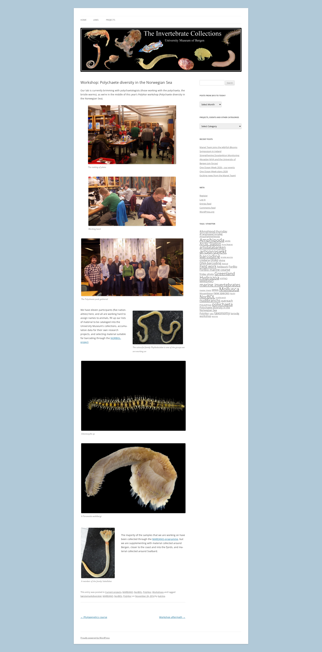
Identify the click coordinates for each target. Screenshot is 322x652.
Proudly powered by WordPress (95, 637)
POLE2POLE (205, 304)
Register (204, 195)
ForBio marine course (215, 269)
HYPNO (223, 278)
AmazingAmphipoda (210, 236)
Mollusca (229, 289)
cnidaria (205, 260)
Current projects (113, 592)
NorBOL (138, 592)
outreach (227, 301)
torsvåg (235, 313)
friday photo (207, 274)
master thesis (205, 290)
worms (215, 316)
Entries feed (205, 203)
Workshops (158, 592)
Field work (208, 266)
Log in (203, 199)
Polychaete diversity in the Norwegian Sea (215, 309)
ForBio (233, 266)
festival (225, 263)
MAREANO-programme (165, 539)
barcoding (210, 256)
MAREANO (127, 592)
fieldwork (222, 266)
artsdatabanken (213, 247)
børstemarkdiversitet (91, 596)
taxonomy (222, 313)
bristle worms (227, 257)
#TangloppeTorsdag (211, 234)
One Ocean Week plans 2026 (214, 171)
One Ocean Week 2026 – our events (217, 167)
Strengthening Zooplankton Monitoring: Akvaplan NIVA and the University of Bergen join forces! (219, 159)
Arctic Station (210, 243)
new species (221, 293)
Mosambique (206, 293)
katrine (161, 596)
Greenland (224, 273)
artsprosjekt (213, 251)
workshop (205, 316)
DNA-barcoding (210, 263)
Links (96, 19)
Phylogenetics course (93, 617)
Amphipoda (212, 240)
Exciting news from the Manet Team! (218, 175)
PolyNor (147, 592)
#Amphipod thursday (213, 231)
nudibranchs (210, 300)
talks (212, 313)
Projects (110, 19)
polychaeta (222, 304)
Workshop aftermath (172, 617)
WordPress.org (207, 211)
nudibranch (221, 297)
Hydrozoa (209, 278)
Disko (214, 260)
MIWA (215, 290)
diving (222, 260)
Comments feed (208, 207)
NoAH (232, 293)
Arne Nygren (227, 244)
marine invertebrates (220, 284)
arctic (227, 240)
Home (83, 19)
